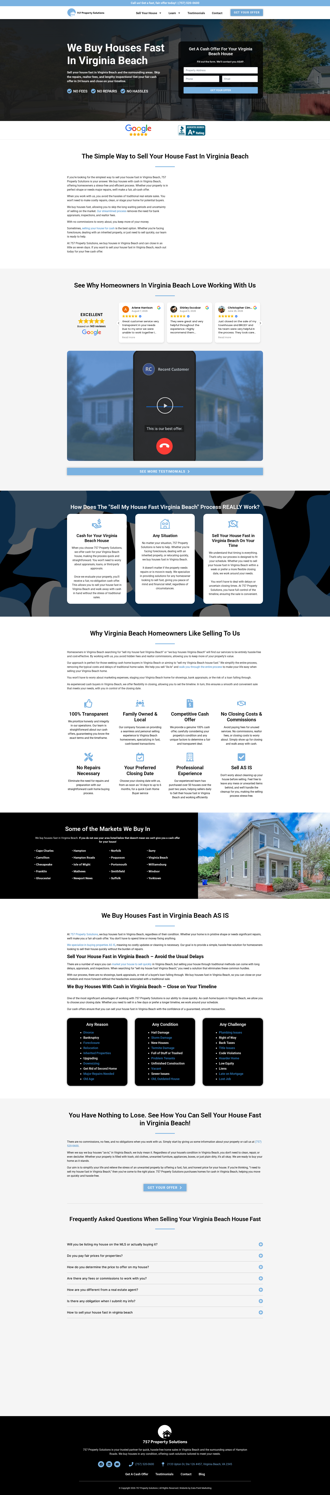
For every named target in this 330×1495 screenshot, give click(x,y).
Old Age (88, 1078)
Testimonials (196, 13)
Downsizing (91, 1063)
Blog (202, 1474)
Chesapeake (44, 864)
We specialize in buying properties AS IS (91, 945)
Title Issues (227, 1048)
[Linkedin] (109, 1464)
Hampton (80, 850)
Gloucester (43, 878)
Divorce (88, 1032)
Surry (152, 850)
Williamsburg (157, 864)
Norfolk (116, 850)
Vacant (156, 1068)
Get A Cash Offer (136, 1474)
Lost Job (225, 1078)
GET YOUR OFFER (220, 90)
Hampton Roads (84, 857)
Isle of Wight (82, 864)
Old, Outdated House (165, 1078)
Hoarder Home (229, 1058)
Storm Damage (161, 1037)
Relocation (90, 1048)
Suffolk (116, 878)
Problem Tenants (163, 1058)
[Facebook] (101, 1464)
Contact (217, 13)
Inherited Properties (97, 1053)
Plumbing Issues (230, 1032)
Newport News (83, 878)
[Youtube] (117, 1464)
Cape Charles (45, 850)
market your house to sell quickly (132, 964)
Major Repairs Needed (98, 1073)
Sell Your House (146, 13)
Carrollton (43, 857)
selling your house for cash (98, 228)
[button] (260, 323)
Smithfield (118, 871)
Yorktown (154, 878)
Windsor (154, 871)
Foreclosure (91, 1042)
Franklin (41, 871)
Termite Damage (162, 1048)
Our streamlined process (111, 211)
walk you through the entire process (200, 667)
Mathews (80, 871)
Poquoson (118, 857)
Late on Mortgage (231, 1073)
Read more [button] (117, 337)
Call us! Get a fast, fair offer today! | (165, 3)
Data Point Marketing (201, 1488)
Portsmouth (119, 864)
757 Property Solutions (84, 934)
